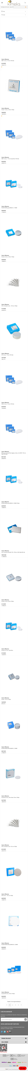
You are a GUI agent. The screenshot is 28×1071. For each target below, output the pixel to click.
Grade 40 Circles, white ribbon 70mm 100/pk (10, 797)
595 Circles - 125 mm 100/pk (7, 895)
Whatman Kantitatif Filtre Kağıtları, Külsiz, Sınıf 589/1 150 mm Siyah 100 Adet (14, 453)
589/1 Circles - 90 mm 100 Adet (8, 60)
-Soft (6, 1069)
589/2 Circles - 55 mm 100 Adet (8, 404)
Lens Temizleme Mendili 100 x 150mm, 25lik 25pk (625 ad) (13, 552)
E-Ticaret (9, 1069)
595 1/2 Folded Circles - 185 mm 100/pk (9, 305)
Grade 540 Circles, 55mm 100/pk (8, 993)
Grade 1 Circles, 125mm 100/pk (8, 109)
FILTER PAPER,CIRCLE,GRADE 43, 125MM (10, 944)
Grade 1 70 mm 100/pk (6, 699)
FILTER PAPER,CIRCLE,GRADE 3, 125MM (9, 748)
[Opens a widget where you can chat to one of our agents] (23, 1068)
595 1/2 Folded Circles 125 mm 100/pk (9, 846)
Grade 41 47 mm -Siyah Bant (7, 650)
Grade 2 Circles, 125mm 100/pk (8, 256)
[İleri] (21, 1005)
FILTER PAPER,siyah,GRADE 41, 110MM (9, 207)
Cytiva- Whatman (5, 59)
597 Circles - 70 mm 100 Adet (7, 355)
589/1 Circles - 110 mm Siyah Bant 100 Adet (10, 158)
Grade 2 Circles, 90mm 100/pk (8, 601)
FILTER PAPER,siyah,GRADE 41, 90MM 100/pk (10, 503)
